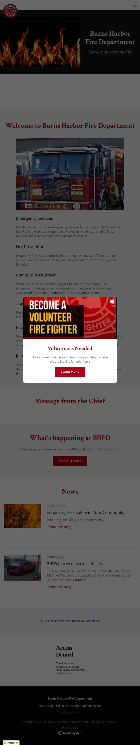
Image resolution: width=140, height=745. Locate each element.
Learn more (70, 371)
